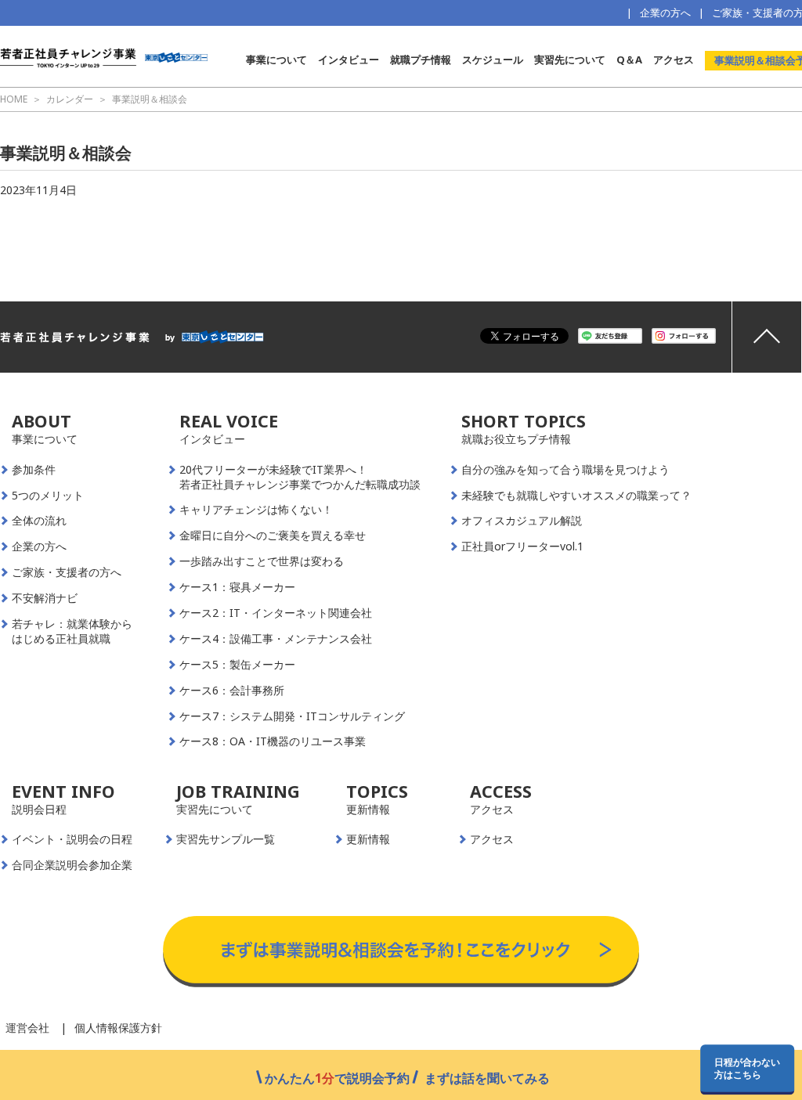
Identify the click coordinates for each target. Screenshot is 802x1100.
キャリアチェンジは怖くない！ (256, 510)
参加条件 (34, 470)
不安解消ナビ (45, 598)
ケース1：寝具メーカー (237, 587)
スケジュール (492, 59)
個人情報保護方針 (118, 1027)
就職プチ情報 (420, 59)
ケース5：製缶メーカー (237, 665)
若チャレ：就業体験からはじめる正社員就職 (72, 631)
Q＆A (629, 59)
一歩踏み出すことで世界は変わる (261, 561)
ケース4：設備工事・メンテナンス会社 (275, 639)
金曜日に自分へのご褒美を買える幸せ (272, 535)
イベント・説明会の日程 (72, 839)
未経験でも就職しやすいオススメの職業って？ (576, 496)
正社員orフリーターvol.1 (522, 546)
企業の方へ (665, 12)
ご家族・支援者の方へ (66, 572)
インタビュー (348, 59)
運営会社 (27, 1027)
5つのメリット (48, 496)
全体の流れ (39, 521)
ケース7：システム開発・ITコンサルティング (292, 716)
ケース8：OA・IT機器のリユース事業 (272, 741)
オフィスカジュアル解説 (521, 521)
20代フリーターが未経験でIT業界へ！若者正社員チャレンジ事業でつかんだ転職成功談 (300, 477)
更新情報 (368, 839)
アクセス (673, 59)
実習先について (569, 59)
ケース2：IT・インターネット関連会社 (275, 613)
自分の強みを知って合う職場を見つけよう (565, 470)
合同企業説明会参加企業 (72, 865)
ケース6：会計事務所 (231, 690)
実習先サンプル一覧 (225, 839)
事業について (276, 59)
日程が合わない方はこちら (747, 1067)
